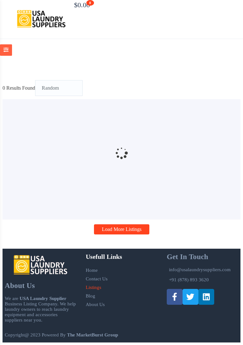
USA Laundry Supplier (43, 298)
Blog (90, 295)
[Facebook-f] (175, 297)
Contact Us (97, 278)
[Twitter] (190, 297)
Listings (93, 287)
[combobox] (59, 88)
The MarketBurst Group (92, 334)
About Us (95, 304)
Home (92, 270)
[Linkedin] (206, 297)
